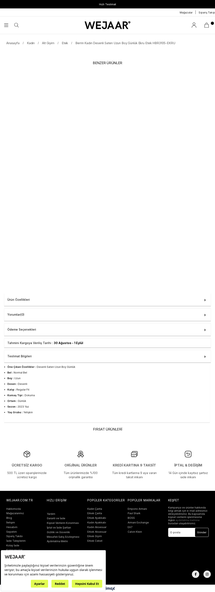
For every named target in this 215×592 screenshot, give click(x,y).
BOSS (131, 517)
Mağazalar (186, 12)
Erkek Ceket (94, 540)
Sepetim (11, 531)
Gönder (201, 532)
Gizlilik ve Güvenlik (58, 532)
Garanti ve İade (56, 518)
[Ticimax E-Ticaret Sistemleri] (107, 589)
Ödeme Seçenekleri (21, 329)
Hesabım (11, 527)
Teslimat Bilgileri (19, 356)
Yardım (51, 513)
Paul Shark (134, 513)
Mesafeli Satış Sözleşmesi (63, 536)
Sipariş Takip (207, 12)
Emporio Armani (137, 508)
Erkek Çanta (94, 513)
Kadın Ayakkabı (96, 522)
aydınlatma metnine (188, 520)
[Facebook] (195, 574)
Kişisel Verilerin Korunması (63, 522)
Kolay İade (12, 545)
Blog (9, 517)
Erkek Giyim (94, 536)
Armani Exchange (138, 522)
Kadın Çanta (94, 508)
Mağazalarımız (15, 513)
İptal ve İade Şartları (59, 527)
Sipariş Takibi (14, 536)
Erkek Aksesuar (96, 531)
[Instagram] (207, 574)
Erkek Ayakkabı (96, 517)
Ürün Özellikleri (18, 299)
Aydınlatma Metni (57, 541)
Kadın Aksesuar (96, 527)
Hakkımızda (13, 508)
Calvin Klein (135, 531)
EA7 (130, 527)
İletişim (10, 522)
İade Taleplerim (16, 540)
